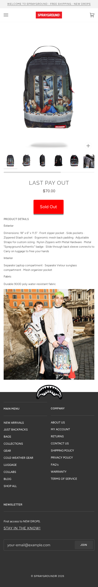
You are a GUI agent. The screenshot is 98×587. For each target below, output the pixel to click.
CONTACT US (60, 443)
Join (83, 545)
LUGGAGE (10, 465)
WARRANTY (59, 471)
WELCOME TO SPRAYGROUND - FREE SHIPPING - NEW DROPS (49, 4)
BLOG (7, 479)
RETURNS (57, 436)
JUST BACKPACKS (16, 429)
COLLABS (10, 472)
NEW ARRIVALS (14, 422)
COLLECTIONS (13, 443)
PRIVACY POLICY (62, 457)
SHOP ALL (10, 486)
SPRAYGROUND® (45, 576)
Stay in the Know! (22, 528)
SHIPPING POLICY (62, 450)
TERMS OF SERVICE (64, 478)
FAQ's (55, 464)
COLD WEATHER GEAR (18, 457)
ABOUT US (58, 422)
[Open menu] (10, 15)
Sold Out (48, 206)
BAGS (7, 436)
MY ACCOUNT (60, 429)
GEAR (7, 450)
